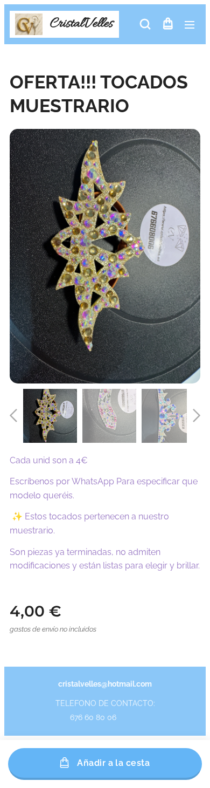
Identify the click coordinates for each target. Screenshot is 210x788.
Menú (189, 24)
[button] (145, 24)
